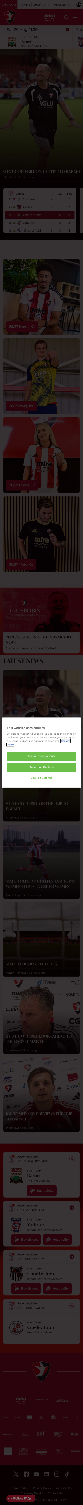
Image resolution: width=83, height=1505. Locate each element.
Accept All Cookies (41, 767)
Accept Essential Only (41, 756)
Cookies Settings (41, 777)
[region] (41, 752)
